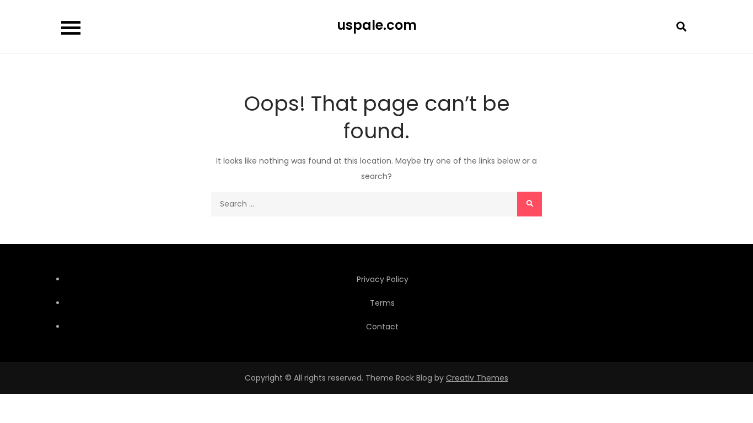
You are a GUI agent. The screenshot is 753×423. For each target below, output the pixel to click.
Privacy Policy (382, 279)
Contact (382, 326)
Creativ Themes (477, 377)
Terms (382, 302)
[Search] (529, 204)
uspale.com (377, 25)
